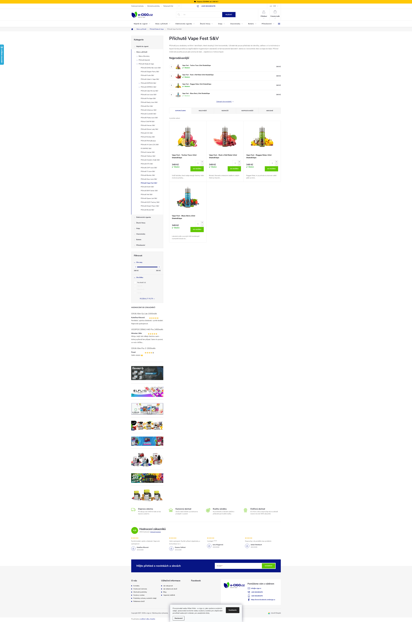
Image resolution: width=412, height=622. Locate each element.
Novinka (140, 289)
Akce (139, 286)
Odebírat (268, 566)
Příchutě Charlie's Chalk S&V (150, 160)
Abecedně (269, 111)
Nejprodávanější (247, 111)
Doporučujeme (180, 111)
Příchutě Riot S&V (147, 106)
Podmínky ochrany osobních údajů (144, 598)
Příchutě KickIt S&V (147, 187)
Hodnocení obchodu (137, 6)
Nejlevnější (203, 111)
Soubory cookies (139, 595)
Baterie (138, 240)
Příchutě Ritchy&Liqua (148, 141)
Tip (139, 293)
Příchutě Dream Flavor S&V (150, 206)
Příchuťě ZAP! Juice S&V (149, 168)
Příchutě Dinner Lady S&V (149, 129)
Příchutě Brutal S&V (147, 210)
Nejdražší (225, 111)
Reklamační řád (168, 6)
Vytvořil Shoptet (276, 613)
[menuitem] (142, 23)
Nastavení (179, 618)
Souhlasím (233, 610)
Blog (164, 592)
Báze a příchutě (141, 52)
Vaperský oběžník (169, 595)
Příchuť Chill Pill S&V (148, 122)
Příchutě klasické (144, 60)
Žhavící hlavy (140, 223)
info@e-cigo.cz (256, 588)
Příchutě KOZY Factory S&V (150, 202)
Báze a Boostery (144, 56)
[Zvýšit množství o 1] (202, 161)
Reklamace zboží (139, 601)
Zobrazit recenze (155, 532)
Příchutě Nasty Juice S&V (149, 102)
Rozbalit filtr (146, 298)
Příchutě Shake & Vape (146, 64)
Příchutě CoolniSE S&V (148, 114)
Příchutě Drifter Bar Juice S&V (151, 68)
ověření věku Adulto (147, 619)
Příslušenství (140, 245)
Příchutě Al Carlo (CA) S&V (150, 145)
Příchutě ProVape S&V (148, 98)
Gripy (138, 228)
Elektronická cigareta (143, 217)
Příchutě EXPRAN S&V (148, 83)
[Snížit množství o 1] (202, 164)
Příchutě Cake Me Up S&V (149, 91)
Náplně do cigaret (142, 46)
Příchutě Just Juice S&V (149, 95)
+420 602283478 (257, 592)
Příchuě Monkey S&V (148, 137)
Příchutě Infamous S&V (149, 110)
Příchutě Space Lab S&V (149, 198)
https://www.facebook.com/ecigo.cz (263, 600)
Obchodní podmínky (153, 6)
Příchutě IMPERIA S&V (148, 87)
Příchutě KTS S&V (147, 164)
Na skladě (141, 283)
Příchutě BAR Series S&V (149, 191)
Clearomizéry (140, 234)
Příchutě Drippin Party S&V (150, 72)
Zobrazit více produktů (224, 102)
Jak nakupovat (168, 586)
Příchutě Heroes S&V (148, 125)
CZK (274, 6)
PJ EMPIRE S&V (146, 148)
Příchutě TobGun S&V (148, 156)
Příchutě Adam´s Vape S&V (150, 79)
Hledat (228, 14)
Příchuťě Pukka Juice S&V (149, 118)
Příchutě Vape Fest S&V (149, 183)
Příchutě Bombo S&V (148, 175)
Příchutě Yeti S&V (147, 194)
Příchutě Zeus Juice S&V (149, 179)
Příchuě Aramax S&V (148, 152)
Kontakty (136, 586)
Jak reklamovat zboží (170, 589)
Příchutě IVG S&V (147, 133)
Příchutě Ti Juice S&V (148, 171)
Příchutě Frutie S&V (147, 75)
